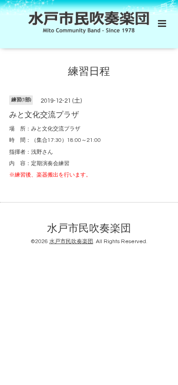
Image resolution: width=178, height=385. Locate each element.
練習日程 (89, 71)
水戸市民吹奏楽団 (89, 229)
